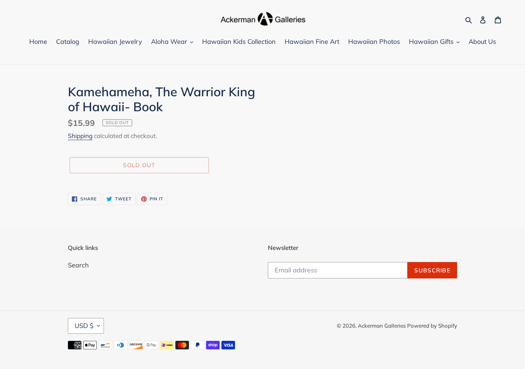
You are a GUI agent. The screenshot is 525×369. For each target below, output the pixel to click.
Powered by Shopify (432, 325)
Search (78, 265)
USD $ (84, 326)
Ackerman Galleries (382, 325)
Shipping (80, 135)
